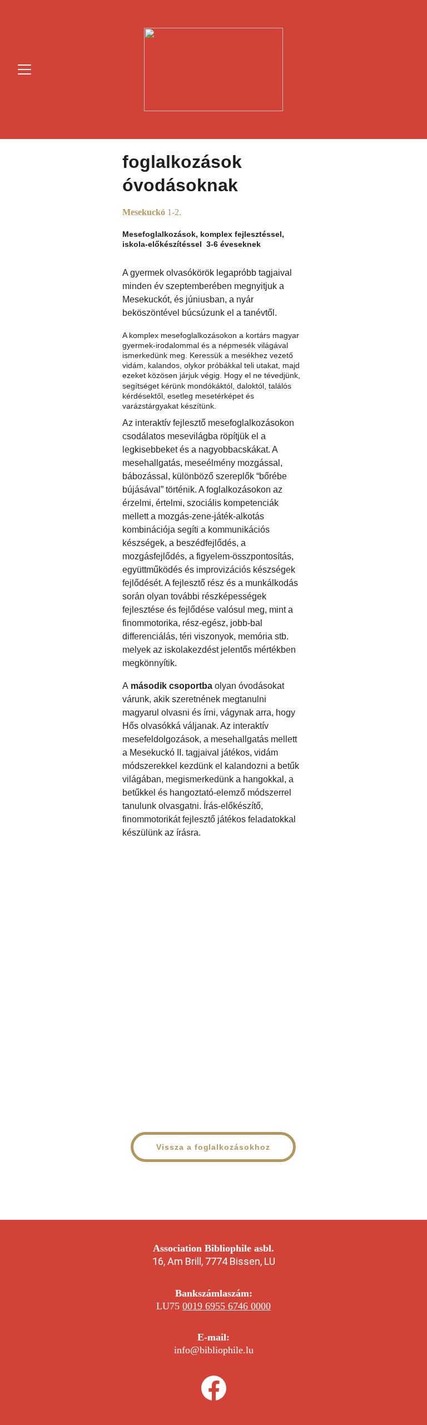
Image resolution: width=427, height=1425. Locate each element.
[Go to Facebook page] (213, 1388)
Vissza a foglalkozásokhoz (213, 1147)
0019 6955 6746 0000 (226, 1306)
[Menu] (24, 69)
